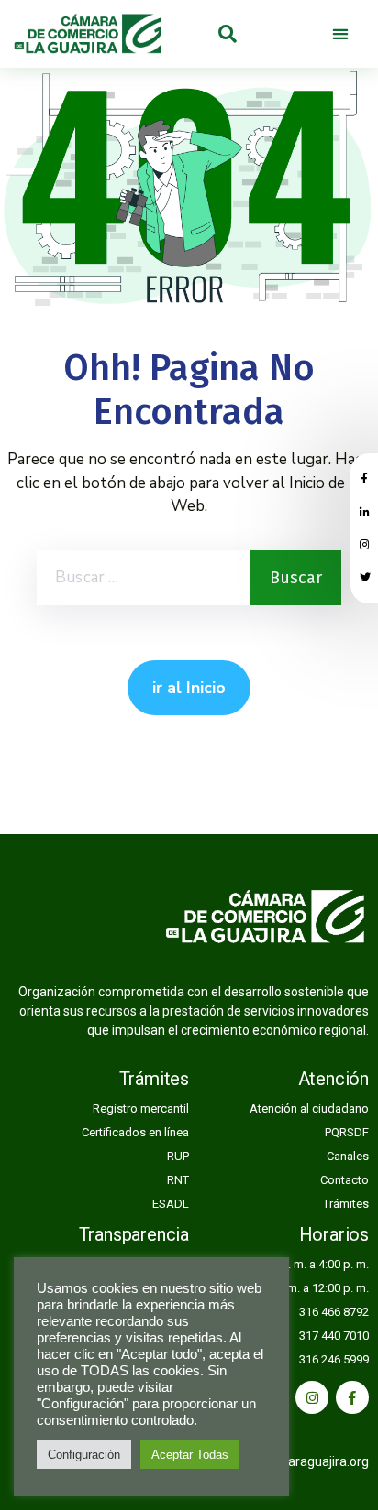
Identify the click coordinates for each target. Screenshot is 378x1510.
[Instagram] (365, 544)
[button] (340, 34)
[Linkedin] (365, 511)
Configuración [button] (84, 1454)
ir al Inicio (189, 688)
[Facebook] (352, 1397)
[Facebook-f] (364, 478)
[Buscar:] (143, 577)
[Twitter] (365, 577)
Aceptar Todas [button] (189, 1454)
